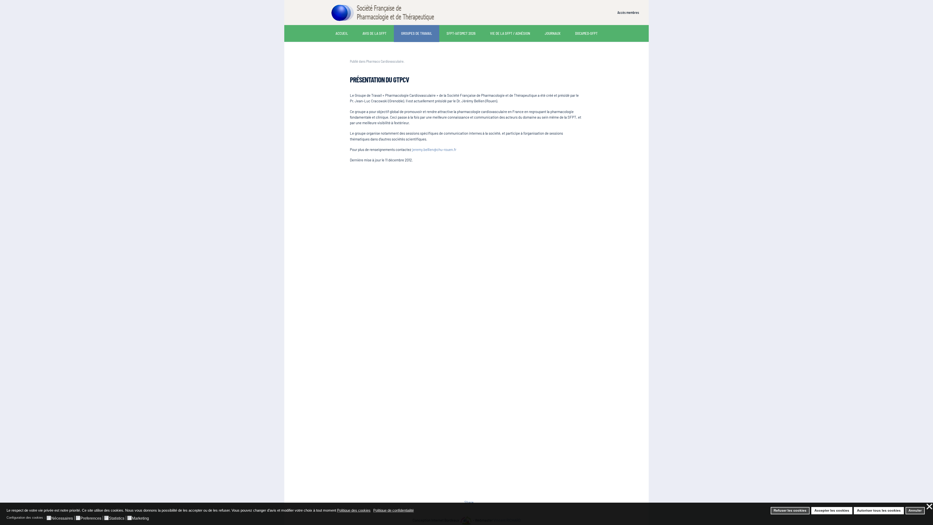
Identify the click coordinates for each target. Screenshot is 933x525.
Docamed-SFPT (586, 33)
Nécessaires (62, 518)
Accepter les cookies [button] (831, 510)
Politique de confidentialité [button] (393, 510)
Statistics (116, 518)
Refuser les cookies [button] (790, 510)
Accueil (342, 33)
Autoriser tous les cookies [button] (879, 510)
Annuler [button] (915, 510)
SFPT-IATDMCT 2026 (461, 33)
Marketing (140, 518)
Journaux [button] (553, 33)
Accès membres (628, 12)
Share (469, 502)
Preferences (90, 518)
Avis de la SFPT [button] (375, 33)
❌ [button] (929, 506)
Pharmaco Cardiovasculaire (385, 61)
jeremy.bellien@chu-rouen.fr (434, 149)
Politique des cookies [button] (354, 510)
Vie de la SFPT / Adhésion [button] (510, 33)
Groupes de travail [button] (416, 33)
